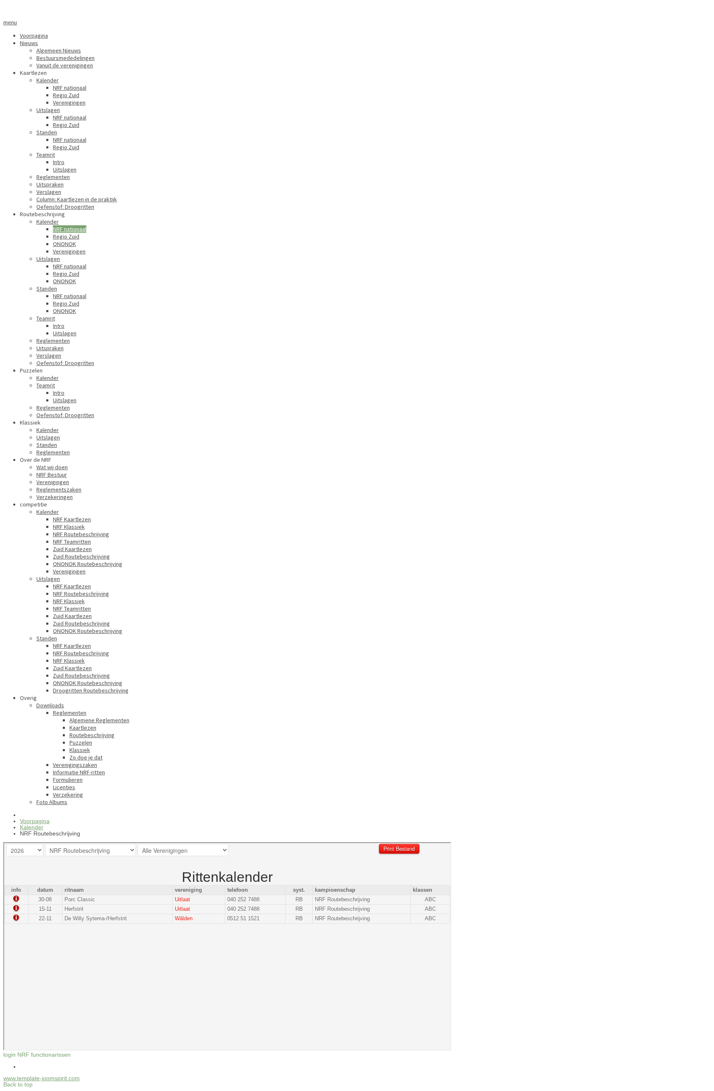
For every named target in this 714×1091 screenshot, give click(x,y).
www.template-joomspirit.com (41, 1078)
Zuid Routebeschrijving (81, 556)
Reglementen (53, 177)
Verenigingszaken (75, 765)
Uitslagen (48, 110)
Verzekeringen (54, 497)
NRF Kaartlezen (72, 519)
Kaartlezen (82, 727)
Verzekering (68, 794)
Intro (58, 162)
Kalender (47, 80)
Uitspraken (50, 184)
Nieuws (29, 43)
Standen (46, 132)
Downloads (50, 705)
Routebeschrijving (91, 735)
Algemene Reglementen (99, 720)
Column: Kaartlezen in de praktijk (76, 199)
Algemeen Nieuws (58, 50)
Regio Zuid (66, 95)
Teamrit (45, 154)
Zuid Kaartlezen (72, 549)
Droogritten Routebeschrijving (91, 690)
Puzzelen (80, 742)
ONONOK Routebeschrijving (87, 564)
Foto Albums (51, 802)
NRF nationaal (69, 87)
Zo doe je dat (85, 757)
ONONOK (64, 244)
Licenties (64, 787)
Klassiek (79, 750)
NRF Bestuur (51, 474)
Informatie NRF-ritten (79, 772)
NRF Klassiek (69, 526)
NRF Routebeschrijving (81, 534)
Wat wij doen (52, 467)
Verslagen (48, 192)
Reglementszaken (58, 489)
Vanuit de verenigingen (64, 65)
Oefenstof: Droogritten (65, 206)
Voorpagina (34, 35)
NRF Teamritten (72, 541)
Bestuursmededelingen (65, 58)
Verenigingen (69, 102)
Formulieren (68, 779)
